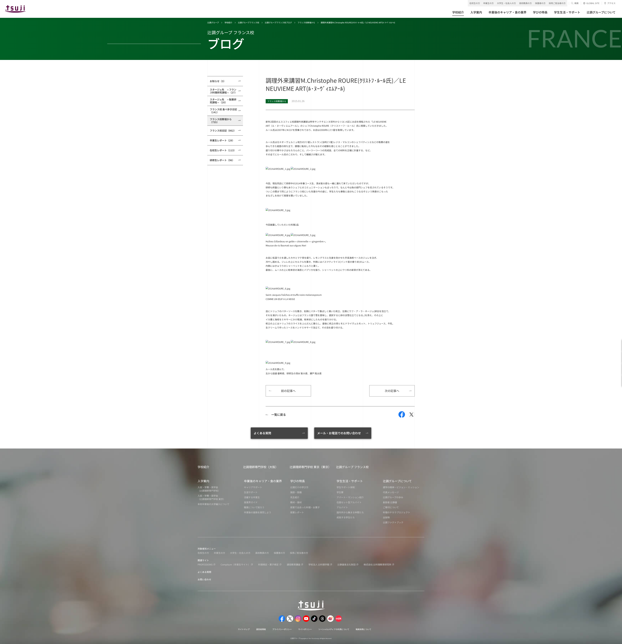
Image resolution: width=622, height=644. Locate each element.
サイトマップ (244, 629)
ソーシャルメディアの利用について (333, 629)
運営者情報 (261, 629)
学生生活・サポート (350, 481)
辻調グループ (213, 22)
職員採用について (363, 629)
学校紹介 (228, 22)
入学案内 (203, 481)
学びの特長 (297, 481)
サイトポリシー (305, 629)
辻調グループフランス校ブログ (278, 22)
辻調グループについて (397, 481)
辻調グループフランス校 (248, 22)
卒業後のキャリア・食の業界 (263, 481)
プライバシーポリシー (282, 629)
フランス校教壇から (306, 22)
